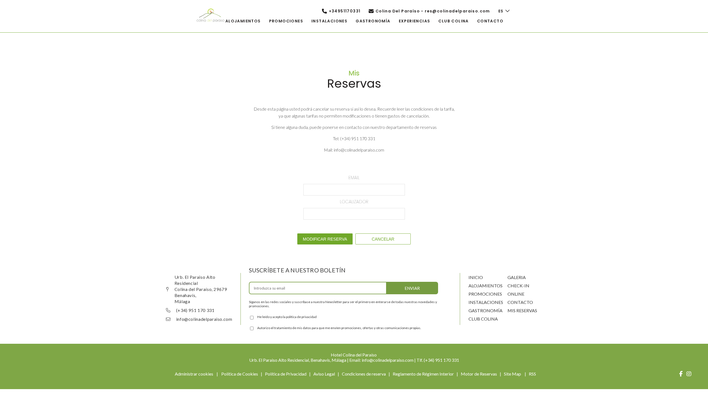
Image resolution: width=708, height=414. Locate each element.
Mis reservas (522, 310)
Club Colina (483, 318)
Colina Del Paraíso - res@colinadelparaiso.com (433, 11)
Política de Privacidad (285, 373)
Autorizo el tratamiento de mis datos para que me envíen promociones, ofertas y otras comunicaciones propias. (339, 328)
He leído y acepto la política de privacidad (287, 317)
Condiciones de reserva (364, 373)
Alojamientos (485, 285)
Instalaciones (485, 302)
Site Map (513, 373)
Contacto (520, 302)
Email (354, 178)
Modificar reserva (325, 239)
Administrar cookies (194, 373)
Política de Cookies (239, 373)
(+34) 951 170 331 (195, 310)
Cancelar (383, 239)
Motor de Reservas (479, 373)
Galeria (516, 277)
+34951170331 (345, 11)
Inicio (475, 277)
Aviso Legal (324, 373)
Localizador (354, 202)
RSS (532, 373)
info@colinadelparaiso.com (204, 319)
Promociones (485, 293)
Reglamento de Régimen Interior (423, 373)
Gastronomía (485, 310)
